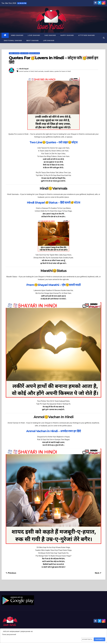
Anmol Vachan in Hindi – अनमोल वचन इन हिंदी (53, 431)
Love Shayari (34, 35)
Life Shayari (48, 40)
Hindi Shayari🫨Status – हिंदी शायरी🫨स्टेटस (53, 202)
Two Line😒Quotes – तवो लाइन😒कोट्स (54, 142)
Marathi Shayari (34, 53)
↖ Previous (11, 573)
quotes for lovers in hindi (62, 71)
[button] (104, 38)
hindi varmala (38, 71)
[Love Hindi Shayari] (18, 600)
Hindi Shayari (17, 35)
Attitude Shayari (86, 35)
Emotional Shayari (13, 40)
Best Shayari (32, 40)
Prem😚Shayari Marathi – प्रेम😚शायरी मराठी (53, 285)
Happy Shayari (67, 35)
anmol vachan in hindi (26, 71)
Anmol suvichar (14, 53)
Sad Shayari (50, 35)
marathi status (49, 71)
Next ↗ (98, 573)
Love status (24, 53)
